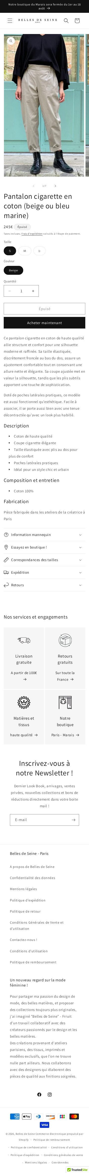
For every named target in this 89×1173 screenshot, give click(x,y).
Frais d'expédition (32, 233)
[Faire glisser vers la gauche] (33, 186)
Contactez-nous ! (23, 939)
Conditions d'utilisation (29, 951)
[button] (9, 20)
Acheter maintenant (44, 322)
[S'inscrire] (73, 820)
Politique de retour (25, 911)
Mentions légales (23, 889)
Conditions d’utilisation (67, 1147)
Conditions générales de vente (63, 1155)
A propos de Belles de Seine (32, 866)
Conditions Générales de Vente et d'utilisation (37, 925)
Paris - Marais (62, 735)
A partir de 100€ (24, 672)
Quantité (10, 281)
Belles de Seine (25, 1134)
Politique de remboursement (33, 962)
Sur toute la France (65, 676)
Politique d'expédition (27, 900)
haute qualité (21, 735)
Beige (16, 271)
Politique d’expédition (25, 1155)
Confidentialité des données (32, 878)
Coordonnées (60, 1162)
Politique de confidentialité (29, 1147)
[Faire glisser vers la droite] (55, 186)
